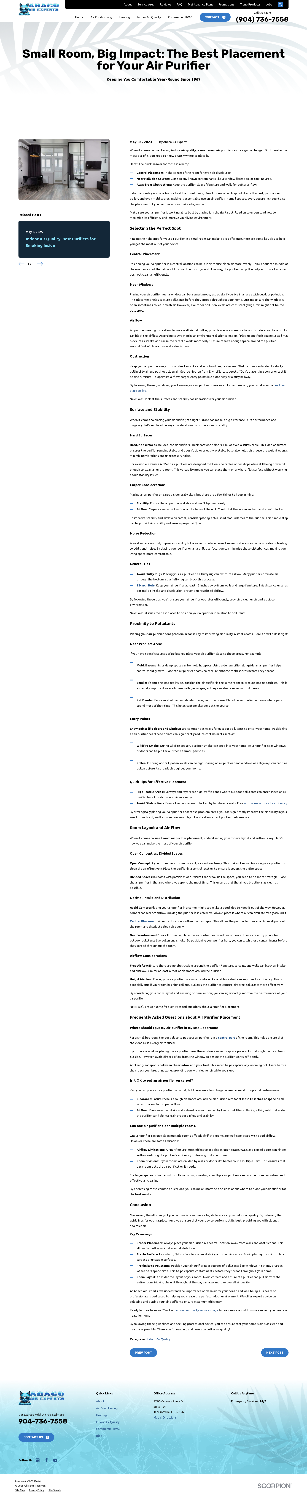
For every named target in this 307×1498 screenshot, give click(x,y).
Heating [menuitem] (124, 17)
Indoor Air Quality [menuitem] (149, 17)
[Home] (38, 9)
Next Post (275, 1352)
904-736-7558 (42, 1421)
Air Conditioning (107, 1408)
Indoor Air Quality (158, 1339)
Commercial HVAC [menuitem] (180, 17)
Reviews (165, 4)
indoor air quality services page (197, 1310)
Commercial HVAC (108, 1428)
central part (226, 1037)
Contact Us (33, 1437)
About (128, 4)
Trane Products (250, 4)
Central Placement (143, 921)
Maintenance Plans (200, 4)
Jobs (269, 4)
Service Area (146, 4)
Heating (101, 1415)
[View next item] (40, 264)
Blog (99, 1435)
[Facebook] (46, 1460)
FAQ (179, 4)
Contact (212, 17)
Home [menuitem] (79, 17)
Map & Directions (165, 1417)
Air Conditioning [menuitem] (101, 17)
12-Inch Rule (146, 585)
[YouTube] (55, 1460)
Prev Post (143, 1352)
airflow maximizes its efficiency (265, 803)
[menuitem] (20, 1490)
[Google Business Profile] (38, 1460)
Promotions (226, 4)
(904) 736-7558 (262, 19)
